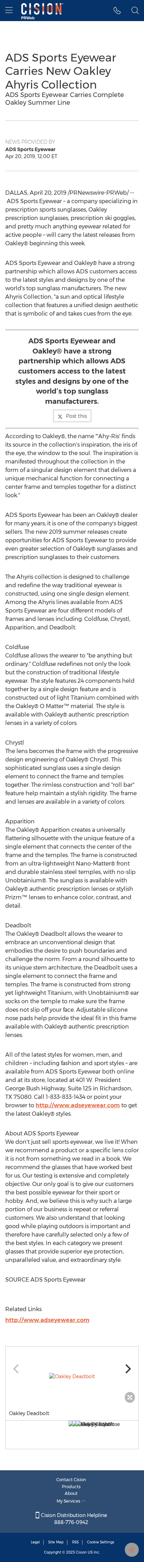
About (71, 1493)
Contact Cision (71, 1479)
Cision (81, 1552)
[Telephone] (117, 10)
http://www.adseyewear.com (78, 1105)
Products (71, 1486)
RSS (75, 1542)
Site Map (56, 1542)
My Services (69, 1501)
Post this (76, 416)
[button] (72, 1376)
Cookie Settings (100, 1542)
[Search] (135, 10)
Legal (35, 1542)
